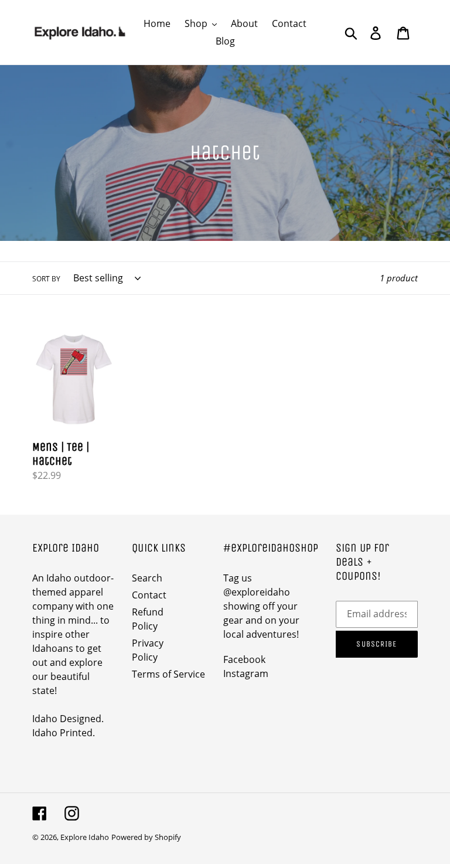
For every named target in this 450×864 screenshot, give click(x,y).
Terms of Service (168, 674)
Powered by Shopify (146, 837)
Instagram (245, 673)
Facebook (244, 659)
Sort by (46, 279)
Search (147, 578)
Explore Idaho (84, 837)
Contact (149, 595)
